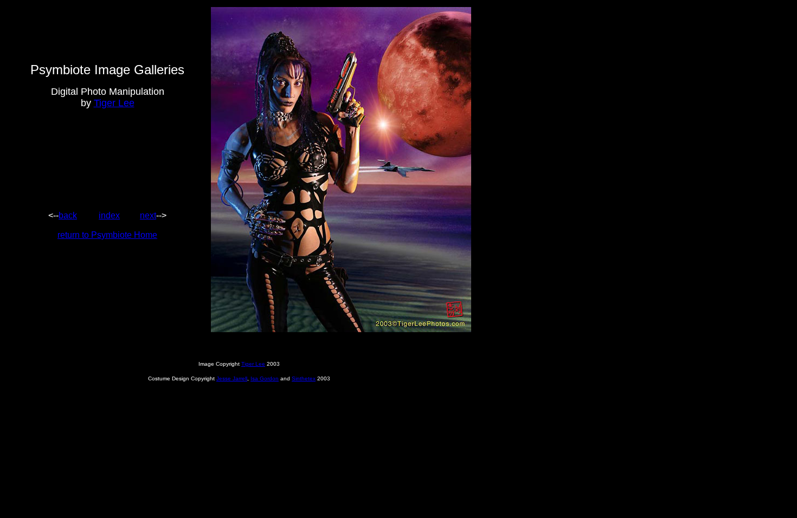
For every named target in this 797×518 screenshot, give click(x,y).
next (148, 215)
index (109, 215)
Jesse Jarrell (231, 378)
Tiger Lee (114, 103)
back (68, 215)
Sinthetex (304, 378)
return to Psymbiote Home (107, 234)
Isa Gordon (264, 378)
